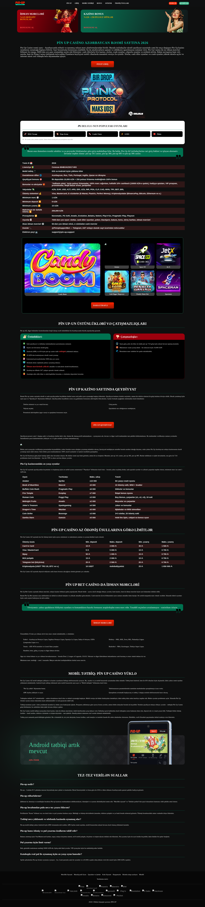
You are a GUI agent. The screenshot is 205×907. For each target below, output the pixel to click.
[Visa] (81, 887)
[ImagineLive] (60, 891)
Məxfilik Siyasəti (66, 874)
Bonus (99, 3)
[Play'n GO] (122, 891)
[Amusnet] (106, 896)
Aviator (108, 3)
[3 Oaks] (146, 891)
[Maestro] (114, 887)
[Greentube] (85, 891)
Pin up (69, 3)
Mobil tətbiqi (88, 3)
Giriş (77, 3)
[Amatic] (85, 896)
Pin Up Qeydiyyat (102, 425)
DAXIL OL (172, 3)
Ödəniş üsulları (122, 3)
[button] (201, 899)
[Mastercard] (91, 887)
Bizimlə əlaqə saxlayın (130, 874)
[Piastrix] (103, 887)
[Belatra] (95, 896)
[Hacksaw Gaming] (157, 891)
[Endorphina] (98, 891)
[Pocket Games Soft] (118, 896)
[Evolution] (135, 891)
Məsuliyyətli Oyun (80, 874)
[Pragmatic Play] (47, 891)
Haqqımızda (117, 874)
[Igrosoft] (110, 891)
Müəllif (141, 874)
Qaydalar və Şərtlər (94, 874)
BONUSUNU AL (27, 27)
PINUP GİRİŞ (102, 64)
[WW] (124, 887)
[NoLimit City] (72, 891)
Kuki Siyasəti (106, 874)
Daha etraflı (100, 305)
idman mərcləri (103, 623)
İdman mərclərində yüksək (38, 366)
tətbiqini (62, 351)
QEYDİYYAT (184, 3)
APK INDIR (34, 760)
